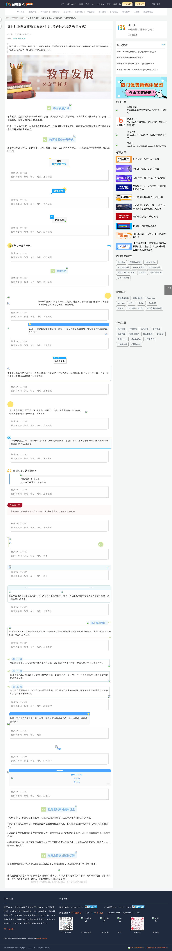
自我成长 (79, 12)
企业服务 (100, 4)
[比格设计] (141, 88)
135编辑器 (76, 913)
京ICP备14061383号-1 (137, 948)
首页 (62, 4)
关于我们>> (10, 929)
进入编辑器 (71, 4)
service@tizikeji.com (128, 913)
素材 (81, 4)
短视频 (136, 12)
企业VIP (140, 4)
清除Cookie (41, 939)
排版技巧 (32, 12)
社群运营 (102, 12)
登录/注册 (156, 4)
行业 (109, 4)
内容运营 (114, 12)
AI (93, 4)
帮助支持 (117, 4)
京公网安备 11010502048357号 (157, 948)
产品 (87, 4)
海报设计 (126, 12)
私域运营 (44, 12)
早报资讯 (67, 12)
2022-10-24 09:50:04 (23, 34)
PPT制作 (20, 12)
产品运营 (90, 12)
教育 (15, 38)
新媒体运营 (148, 12)
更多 (163, 45)
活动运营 (55, 12)
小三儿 (10, 34)
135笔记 (14, 18)
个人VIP (127, 4)
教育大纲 (21, 38)
